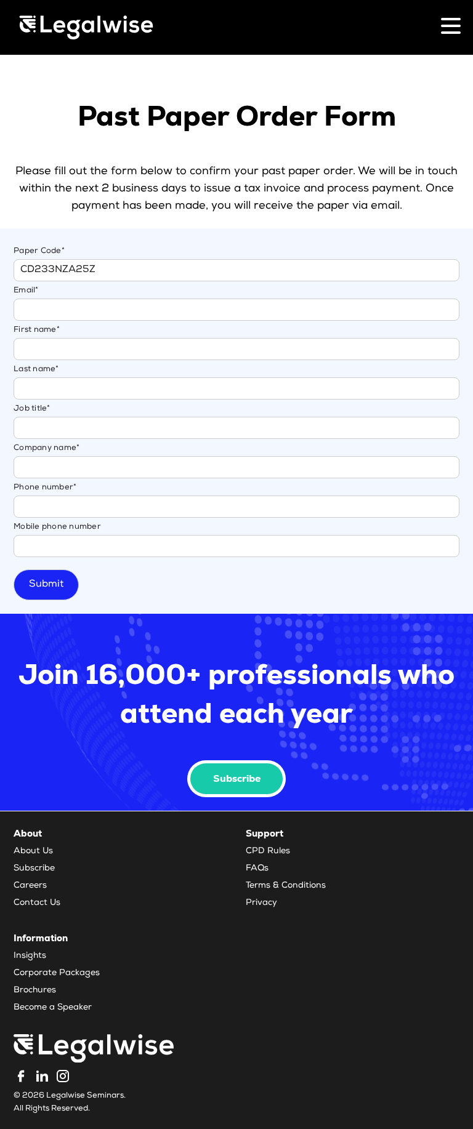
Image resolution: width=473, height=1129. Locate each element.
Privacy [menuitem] (261, 903)
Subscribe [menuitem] (34, 868)
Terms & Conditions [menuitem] (286, 886)
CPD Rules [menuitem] (268, 851)
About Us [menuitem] (33, 851)
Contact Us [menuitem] (37, 903)
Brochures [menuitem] (35, 990)
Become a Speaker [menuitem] (53, 1007)
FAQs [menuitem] (257, 868)
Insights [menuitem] (30, 956)
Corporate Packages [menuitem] (57, 973)
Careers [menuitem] (30, 886)
